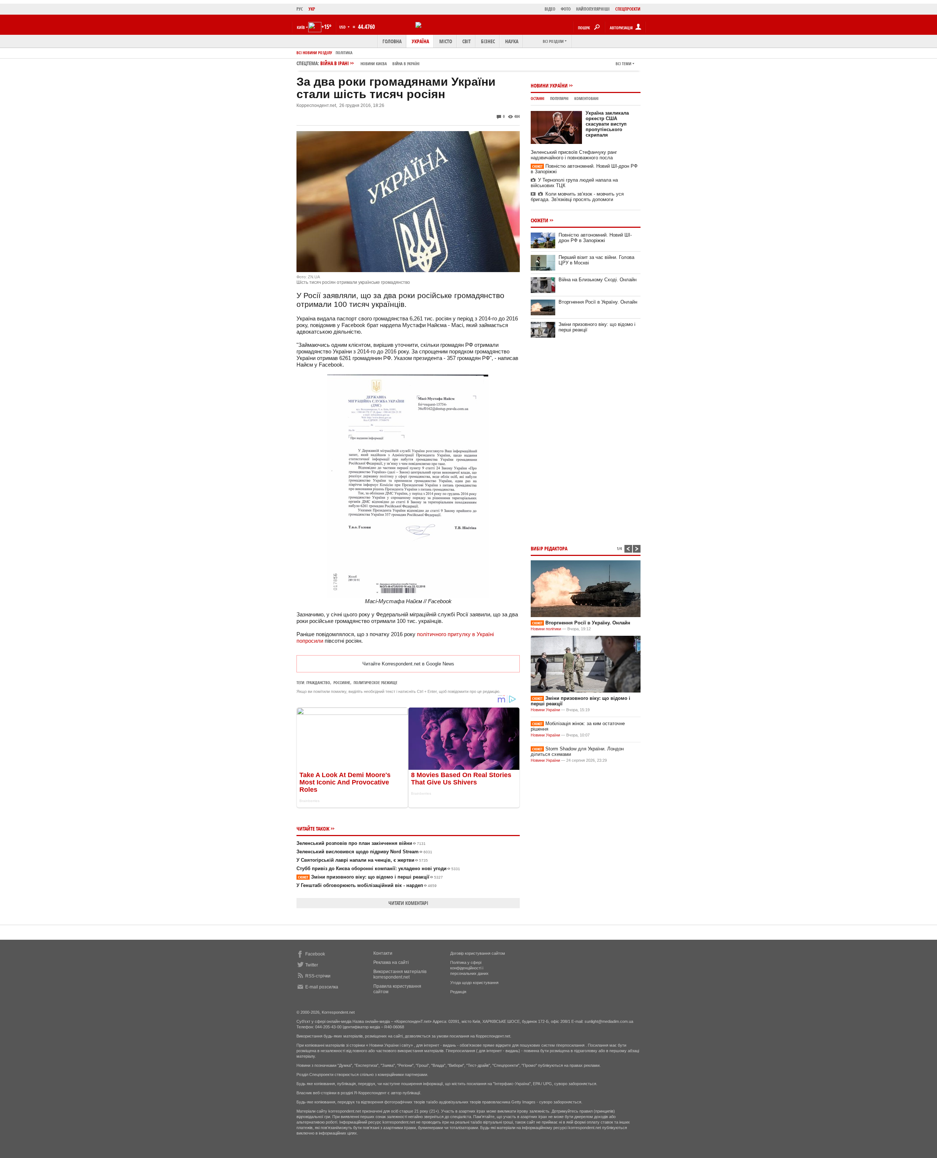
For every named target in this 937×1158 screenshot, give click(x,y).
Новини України (549, 85)
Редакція (458, 992)
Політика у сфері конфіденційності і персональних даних (469, 968)
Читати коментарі (408, 902)
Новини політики (546, 629)
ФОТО (566, 9)
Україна (420, 41)
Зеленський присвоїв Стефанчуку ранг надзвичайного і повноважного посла (574, 154)
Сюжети (539, 220)
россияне (341, 682)
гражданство (318, 682)
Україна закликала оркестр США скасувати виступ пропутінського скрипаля (607, 124)
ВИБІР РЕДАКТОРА (549, 548)
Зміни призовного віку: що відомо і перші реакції (370, 877)
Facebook (315, 954)
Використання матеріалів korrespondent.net (399, 974)
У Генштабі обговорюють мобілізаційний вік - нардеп (366, 885)
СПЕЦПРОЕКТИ (628, 9)
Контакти (382, 953)
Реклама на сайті (391, 962)
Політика (344, 52)
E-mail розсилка (321, 987)
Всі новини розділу (314, 52)
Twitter (311, 965)
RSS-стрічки (318, 976)
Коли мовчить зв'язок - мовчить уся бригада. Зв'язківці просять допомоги (577, 196)
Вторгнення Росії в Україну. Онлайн (598, 302)
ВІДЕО (550, 9)
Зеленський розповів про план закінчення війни (361, 843)
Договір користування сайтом (477, 953)
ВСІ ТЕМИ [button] (623, 63)
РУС (299, 9)
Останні (537, 98)
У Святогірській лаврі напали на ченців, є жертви (362, 860)
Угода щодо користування (474, 982)
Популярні (559, 98)
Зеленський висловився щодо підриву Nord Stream (364, 851)
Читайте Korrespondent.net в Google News (408, 664)
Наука (511, 41)
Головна (392, 41)
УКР (312, 9)
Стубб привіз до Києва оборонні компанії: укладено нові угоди (378, 868)
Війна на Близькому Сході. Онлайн (598, 279)
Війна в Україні (405, 63)
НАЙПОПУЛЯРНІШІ (593, 9)
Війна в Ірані (369, 63)
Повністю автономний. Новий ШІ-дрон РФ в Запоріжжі (595, 237)
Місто (445, 41)
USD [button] (343, 27)
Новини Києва (374, 63)
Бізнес (488, 41)
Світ (466, 41)
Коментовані (586, 98)
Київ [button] (301, 27)
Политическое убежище (375, 682)
